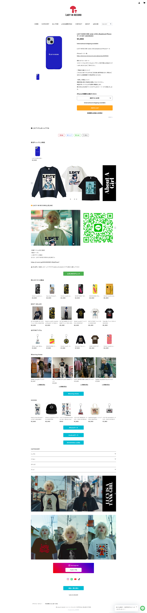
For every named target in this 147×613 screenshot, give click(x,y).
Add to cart (95, 108)
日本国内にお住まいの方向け (94, 113)
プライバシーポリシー (37, 603)
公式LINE (96, 24)
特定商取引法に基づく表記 (51, 603)
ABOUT (87, 24)
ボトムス (33, 464)
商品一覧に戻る (73, 588)
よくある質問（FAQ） (66, 24)
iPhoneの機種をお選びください (87, 94)
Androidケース (73, 435)
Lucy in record (73, 594)
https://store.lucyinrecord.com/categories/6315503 (92, 56)
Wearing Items (73, 394)
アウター (33, 459)
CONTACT (78, 24)
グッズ (32, 469)
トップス (33, 454)
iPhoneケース (73, 427)
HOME (37, 24)
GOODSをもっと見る (73, 442)
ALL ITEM (55, 24)
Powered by (71, 610)
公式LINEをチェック (73, 274)
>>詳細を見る (41, 384)
